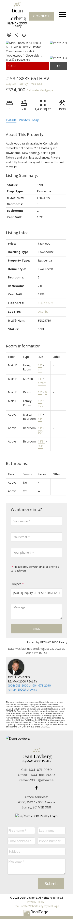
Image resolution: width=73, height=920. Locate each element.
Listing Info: (17, 232)
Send (36, 629)
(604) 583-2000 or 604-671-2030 (29, 685)
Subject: (16, 584)
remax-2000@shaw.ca (22, 689)
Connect (41, 16)
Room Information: (24, 346)
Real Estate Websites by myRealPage (36, 906)
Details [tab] (11, 120)
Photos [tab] (24, 120)
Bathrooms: (17, 463)
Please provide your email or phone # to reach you (35, 569)
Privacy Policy (35, 902)
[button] (41, 16)
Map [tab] (35, 120)
